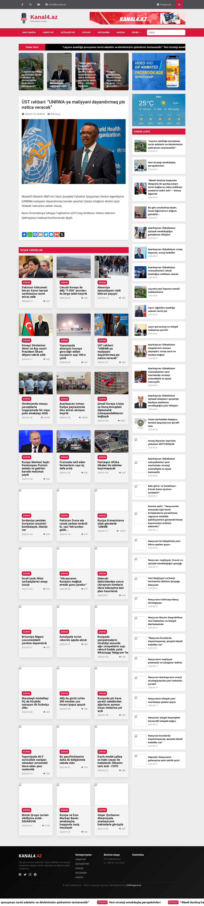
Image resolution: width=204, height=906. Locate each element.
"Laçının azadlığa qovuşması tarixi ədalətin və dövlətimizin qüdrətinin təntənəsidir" (74, 47)
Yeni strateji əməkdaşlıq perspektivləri (58, 902)
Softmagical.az (134, 885)
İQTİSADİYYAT (68, 32)
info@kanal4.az (57, 4)
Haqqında (165, 4)
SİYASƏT (86, 32)
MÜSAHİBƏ (103, 32)
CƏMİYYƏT (48, 32)
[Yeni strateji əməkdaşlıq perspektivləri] (59, 71)
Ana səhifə (29, 32)
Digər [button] (135, 32)
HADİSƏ (120, 32)
